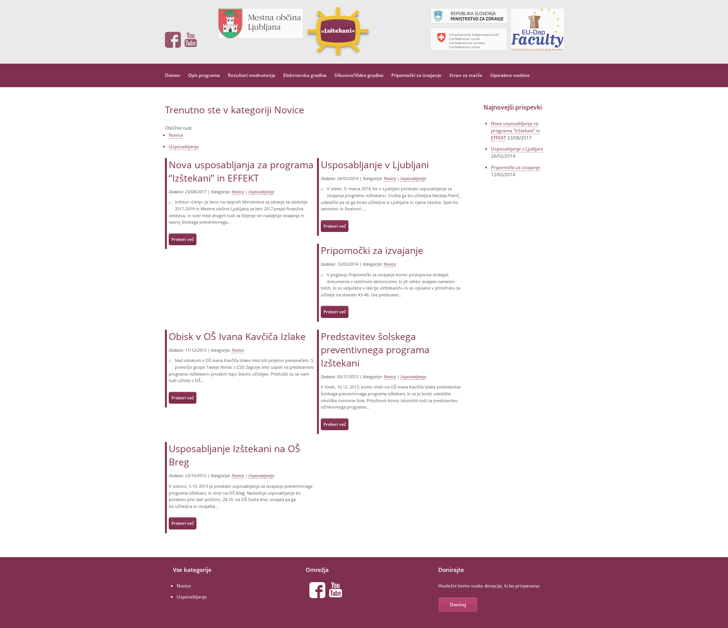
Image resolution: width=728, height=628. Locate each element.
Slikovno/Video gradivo (358, 75)
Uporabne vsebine (510, 75)
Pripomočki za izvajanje (416, 75)
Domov (172, 75)
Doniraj (458, 604)
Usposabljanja (184, 146)
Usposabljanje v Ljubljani (375, 164)
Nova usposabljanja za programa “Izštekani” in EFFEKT (241, 171)
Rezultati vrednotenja (251, 75)
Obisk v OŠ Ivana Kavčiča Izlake (237, 336)
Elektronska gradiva (304, 75)
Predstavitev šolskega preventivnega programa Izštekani (375, 349)
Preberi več (182, 239)
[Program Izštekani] (337, 31)
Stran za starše (465, 75)
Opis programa (204, 75)
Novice (176, 135)
